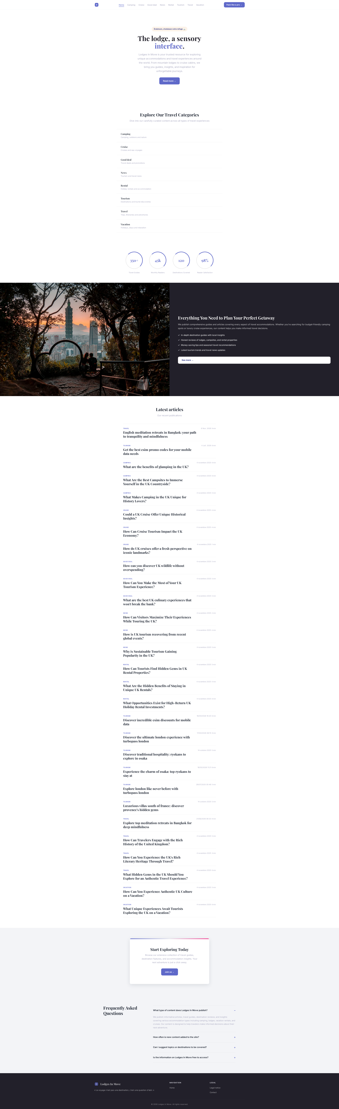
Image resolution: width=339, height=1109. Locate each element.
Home (121, 5)
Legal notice (215, 1088)
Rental (171, 5)
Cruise (141, 5)
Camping (131, 5)
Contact (213, 1092)
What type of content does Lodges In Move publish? (180, 1010)
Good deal (152, 5)
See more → (187, 360)
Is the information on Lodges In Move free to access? (180, 1057)
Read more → (169, 81)
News (162, 5)
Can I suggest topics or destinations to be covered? (180, 1047)
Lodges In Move (110, 1084)
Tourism (180, 5)
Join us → (169, 972)
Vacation (200, 5)
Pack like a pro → (234, 5)
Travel (190, 5)
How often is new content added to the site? (176, 1037)
